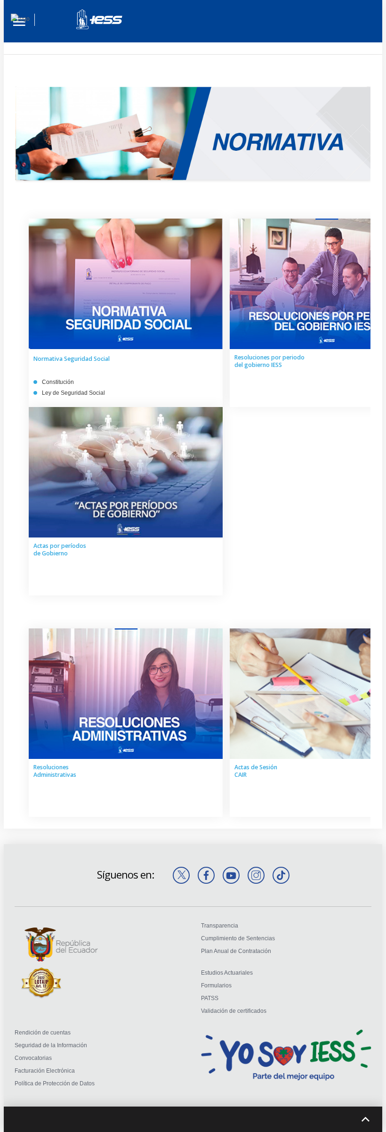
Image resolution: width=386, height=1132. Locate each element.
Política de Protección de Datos (55, 1083)
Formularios (216, 985)
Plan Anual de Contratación (236, 951)
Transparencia (219, 925)
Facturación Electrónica (45, 1070)
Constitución (58, 382)
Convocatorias (33, 1058)
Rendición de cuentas (43, 1032)
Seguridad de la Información (51, 1045)
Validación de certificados (233, 1011)
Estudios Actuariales (227, 972)
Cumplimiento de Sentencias (238, 938)
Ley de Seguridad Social (73, 393)
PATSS (209, 998)
